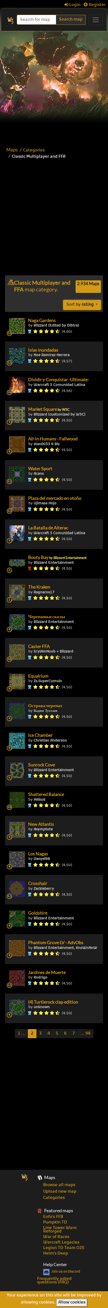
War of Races (56, 1237)
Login (74, 5)
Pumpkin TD (55, 1222)
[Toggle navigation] (96, 20)
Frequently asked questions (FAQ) (54, 1280)
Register (96, 5)
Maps (12, 149)
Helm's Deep (55, 1253)
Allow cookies (71, 1302)
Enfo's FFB (53, 1216)
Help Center (55, 1264)
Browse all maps (59, 1185)
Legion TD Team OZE (64, 1248)
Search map (70, 19)
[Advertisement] (54, 87)
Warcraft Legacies (61, 1242)
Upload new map (59, 1191)
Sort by (80, 304)
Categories (34, 150)
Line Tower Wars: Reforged (60, 1229)
